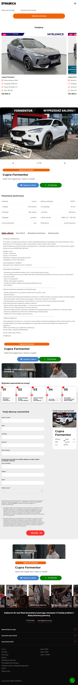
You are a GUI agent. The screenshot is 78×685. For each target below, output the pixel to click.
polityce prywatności (8, 504)
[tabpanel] (39, 133)
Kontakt (4, 652)
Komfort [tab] (20, 233)
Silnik (3, 425)
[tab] (38, 163)
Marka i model (6, 417)
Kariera (4, 657)
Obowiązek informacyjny (10, 663)
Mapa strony (6, 671)
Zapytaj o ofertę (28, 185)
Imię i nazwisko (6, 463)
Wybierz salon (6, 488)
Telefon (4, 471)
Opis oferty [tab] (8, 233)
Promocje (5, 655)
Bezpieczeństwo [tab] (37, 233)
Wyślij (34, 532)
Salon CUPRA (45, 655)
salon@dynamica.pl (45, 620)
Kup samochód (7, 642)
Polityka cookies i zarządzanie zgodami (15, 666)
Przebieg (4, 434)
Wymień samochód (9, 636)
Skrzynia (4, 442)
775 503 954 (52, 185)
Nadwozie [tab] (53, 233)
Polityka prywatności (9, 660)
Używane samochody (28, 10)
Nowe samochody (8, 10)
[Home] (9, 3)
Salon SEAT (44, 649)
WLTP (4, 668)
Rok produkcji (6, 450)
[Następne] (64, 163)
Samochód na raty (9, 629)
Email (3, 479)
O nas (4, 649)
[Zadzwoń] (72, 680)
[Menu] (75, 3)
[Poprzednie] (13, 163)
